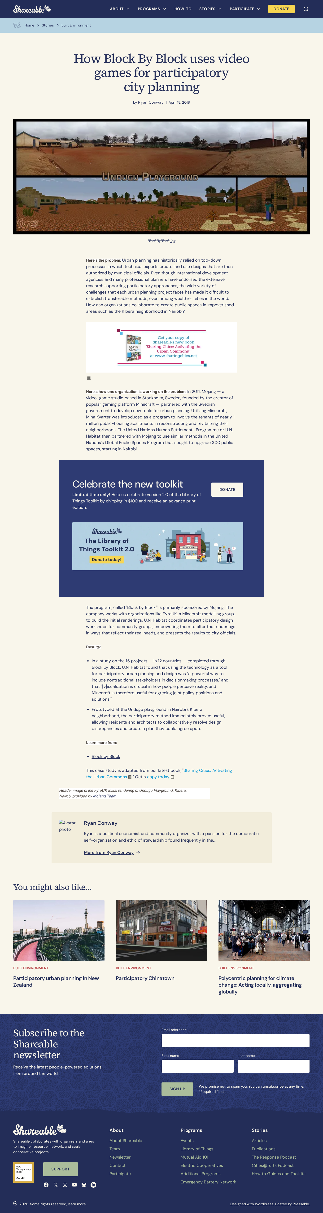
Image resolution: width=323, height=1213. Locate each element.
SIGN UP (177, 1088)
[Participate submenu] (258, 9)
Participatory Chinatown (145, 978)
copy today (158, 777)
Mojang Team (104, 796)
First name (170, 1055)
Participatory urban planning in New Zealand (56, 982)
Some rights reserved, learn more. (58, 1204)
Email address (174, 1030)
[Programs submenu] (164, 9)
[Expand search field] (306, 9)
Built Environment (31, 968)
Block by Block (106, 756)
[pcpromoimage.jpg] (161, 930)
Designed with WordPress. (252, 1204)
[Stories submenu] (220, 9)
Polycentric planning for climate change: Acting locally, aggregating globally (260, 985)
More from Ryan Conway (109, 852)
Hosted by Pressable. (292, 1204)
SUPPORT (60, 1169)
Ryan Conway (151, 102)
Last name (246, 1055)
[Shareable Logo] (32, 9)
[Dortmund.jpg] (264, 930)
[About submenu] (128, 9)
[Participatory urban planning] (59, 930)
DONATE (281, 8)
